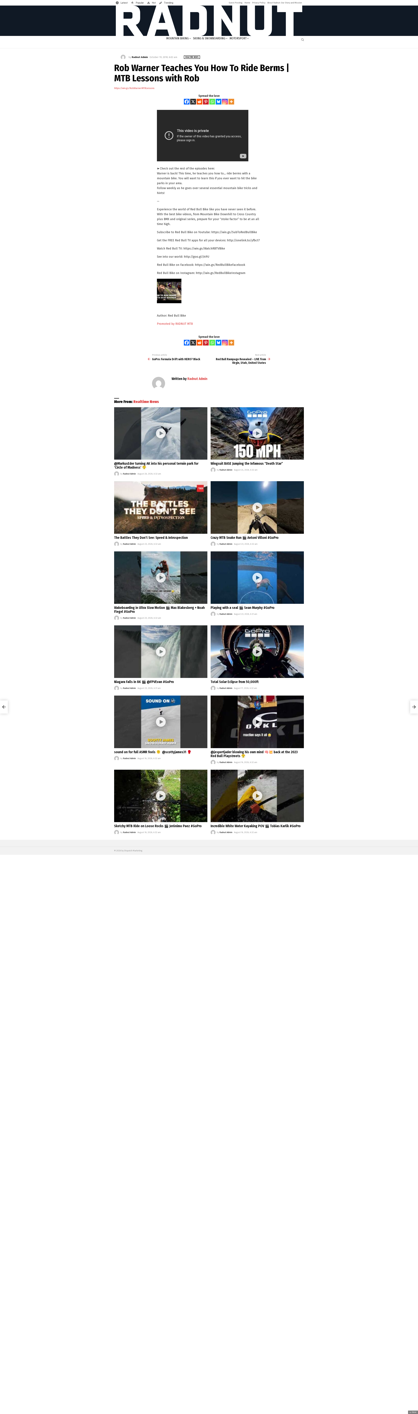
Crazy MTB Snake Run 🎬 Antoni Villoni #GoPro (245, 538)
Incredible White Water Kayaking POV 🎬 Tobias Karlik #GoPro (256, 826)
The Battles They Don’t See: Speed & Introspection (151, 538)
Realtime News (146, 401)
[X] (193, 101)
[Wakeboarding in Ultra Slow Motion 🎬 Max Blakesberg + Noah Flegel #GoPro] (160, 577)
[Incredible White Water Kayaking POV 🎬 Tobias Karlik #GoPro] (257, 796)
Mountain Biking (177, 38)
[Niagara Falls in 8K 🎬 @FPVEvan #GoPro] (160, 651)
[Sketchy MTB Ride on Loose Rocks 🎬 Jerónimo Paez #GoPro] (160, 796)
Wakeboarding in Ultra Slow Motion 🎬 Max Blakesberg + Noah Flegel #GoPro (159, 610)
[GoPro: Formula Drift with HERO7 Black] (4, 707)
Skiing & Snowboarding (209, 38)
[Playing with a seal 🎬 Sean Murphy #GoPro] (257, 577)
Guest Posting (235, 2)
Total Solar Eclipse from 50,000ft (235, 682)
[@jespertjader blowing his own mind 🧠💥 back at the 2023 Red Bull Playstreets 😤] (257, 722)
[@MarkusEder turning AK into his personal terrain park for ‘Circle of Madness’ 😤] (160, 433)
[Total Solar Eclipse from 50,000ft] (257, 651)
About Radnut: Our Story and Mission (284, 2)
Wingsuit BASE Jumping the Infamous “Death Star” (247, 463)
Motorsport (238, 38)
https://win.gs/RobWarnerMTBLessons (134, 88)
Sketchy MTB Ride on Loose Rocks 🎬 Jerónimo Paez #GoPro (158, 826)
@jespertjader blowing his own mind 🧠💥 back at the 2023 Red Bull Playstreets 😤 (254, 754)
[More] (231, 101)
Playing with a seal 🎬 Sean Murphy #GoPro (242, 608)
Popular (139, 3)
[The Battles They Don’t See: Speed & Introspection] (160, 507)
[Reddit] (199, 101)
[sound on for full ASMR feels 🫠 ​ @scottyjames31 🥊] (160, 722)
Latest (124, 3)
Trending (168, 3)
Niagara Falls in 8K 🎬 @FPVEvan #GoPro (144, 682)
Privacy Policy (258, 2)
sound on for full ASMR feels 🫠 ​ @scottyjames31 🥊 (152, 752)
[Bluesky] (218, 101)
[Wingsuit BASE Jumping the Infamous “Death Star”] (257, 433)
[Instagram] (225, 101)
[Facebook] (187, 101)
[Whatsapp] (212, 101)
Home (247, 2)
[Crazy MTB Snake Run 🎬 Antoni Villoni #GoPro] (257, 507)
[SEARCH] (302, 39)
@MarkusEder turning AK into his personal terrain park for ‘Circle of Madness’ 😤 (156, 465)
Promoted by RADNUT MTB (175, 324)
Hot (154, 3)
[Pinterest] (206, 101)
